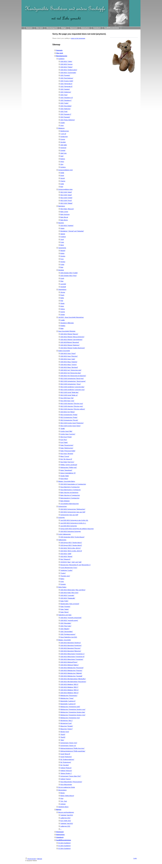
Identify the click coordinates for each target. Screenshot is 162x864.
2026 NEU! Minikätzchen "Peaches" (71, 670)
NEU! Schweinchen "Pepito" (68, 417)
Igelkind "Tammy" (65, 779)
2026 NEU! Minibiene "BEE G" (69, 690)
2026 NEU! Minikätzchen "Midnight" (71, 673)
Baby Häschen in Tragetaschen (70, 495)
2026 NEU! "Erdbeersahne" (68, 70)
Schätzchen (64, 136)
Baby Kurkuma (64, 214)
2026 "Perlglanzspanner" (68, 634)
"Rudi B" (62, 737)
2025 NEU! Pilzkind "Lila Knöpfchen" (71, 339)
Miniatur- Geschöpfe (64, 640)
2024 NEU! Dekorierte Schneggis (70, 531)
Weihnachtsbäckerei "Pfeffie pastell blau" (72, 751)
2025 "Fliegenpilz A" (66, 83)
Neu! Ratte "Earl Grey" (67, 462)
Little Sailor (63, 145)
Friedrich (63, 236)
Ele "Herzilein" (64, 765)
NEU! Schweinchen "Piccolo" (69, 420)
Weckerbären (62, 790)
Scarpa (62, 311)
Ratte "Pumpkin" (65, 606)
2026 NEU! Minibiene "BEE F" (69, 687)
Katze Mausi (64, 478)
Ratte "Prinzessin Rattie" (67, 451)
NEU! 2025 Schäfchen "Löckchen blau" (72, 387)
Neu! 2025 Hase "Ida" (67, 398)
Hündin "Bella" (64, 476)
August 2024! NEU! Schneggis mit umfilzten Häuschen (77, 528)
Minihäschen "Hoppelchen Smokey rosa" (72, 709)
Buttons (62, 159)
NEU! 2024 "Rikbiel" (66, 203)
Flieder (62, 303)
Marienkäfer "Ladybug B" (68, 704)
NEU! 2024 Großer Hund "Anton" (70, 426)
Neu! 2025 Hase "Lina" (67, 400)
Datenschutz (60, 834)
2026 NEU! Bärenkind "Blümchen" (70, 651)
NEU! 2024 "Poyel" (66, 200)
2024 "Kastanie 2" (65, 114)
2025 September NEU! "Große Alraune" (72, 537)
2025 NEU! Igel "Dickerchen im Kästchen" (73, 375)
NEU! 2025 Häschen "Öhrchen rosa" (71, 403)
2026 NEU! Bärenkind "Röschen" (70, 648)
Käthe (62, 298)
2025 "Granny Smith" (66, 81)
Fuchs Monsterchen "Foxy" (68, 567)
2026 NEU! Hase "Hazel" (68, 353)
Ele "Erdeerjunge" (65, 762)
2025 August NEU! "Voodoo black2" (71, 545)
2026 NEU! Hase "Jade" (67, 359)
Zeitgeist (63, 804)
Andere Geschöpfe (64, 350)
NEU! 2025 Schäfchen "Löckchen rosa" (72, 389)
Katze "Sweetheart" (66, 470)
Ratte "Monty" (64, 612)
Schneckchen (62, 506)
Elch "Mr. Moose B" (66, 459)
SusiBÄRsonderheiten (63, 840)
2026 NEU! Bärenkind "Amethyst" (70, 642)
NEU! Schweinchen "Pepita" (68, 414)
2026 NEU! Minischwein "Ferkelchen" (71, 659)
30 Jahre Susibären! (64, 843)
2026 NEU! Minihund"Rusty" (69, 662)
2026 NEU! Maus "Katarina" (68, 362)
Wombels (61, 270)
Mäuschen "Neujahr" (66, 726)
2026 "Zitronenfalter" (66, 631)
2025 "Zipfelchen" (65, 92)
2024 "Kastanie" (65, 117)
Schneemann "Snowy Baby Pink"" (70, 776)
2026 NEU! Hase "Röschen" (69, 356)
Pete (61, 300)
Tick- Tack (63, 801)
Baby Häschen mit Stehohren (69, 492)
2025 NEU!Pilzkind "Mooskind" (69, 342)
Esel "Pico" (63, 439)
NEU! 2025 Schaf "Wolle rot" (69, 395)
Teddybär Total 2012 (66, 823)
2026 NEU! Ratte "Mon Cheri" (69, 592)
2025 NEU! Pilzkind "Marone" (69, 334)
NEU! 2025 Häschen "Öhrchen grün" (71, 406)
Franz (62, 242)
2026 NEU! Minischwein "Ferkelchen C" (72, 654)
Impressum (60, 832)
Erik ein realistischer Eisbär (66, 787)
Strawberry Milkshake (67, 323)
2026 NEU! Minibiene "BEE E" (69, 684)
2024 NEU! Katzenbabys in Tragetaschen (73, 484)
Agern (62, 161)
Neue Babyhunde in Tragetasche (70, 489)
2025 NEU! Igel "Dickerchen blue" (70, 373)
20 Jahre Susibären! (64, 848)
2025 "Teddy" (64, 103)
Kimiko (62, 253)
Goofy (62, 278)
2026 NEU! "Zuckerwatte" (68, 72)
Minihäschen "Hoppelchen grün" (70, 718)
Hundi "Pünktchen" (66, 756)
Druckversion (32, 858)
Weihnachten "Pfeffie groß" (68, 467)
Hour (61, 798)
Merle (62, 245)
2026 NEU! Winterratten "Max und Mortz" (73, 590)
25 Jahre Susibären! (64, 845)
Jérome (62, 292)
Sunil (61, 156)
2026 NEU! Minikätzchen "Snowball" (71, 676)
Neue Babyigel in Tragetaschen (70, 487)
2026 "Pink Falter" (65, 626)
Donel (62, 175)
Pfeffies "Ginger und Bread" (68, 464)
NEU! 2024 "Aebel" (66, 195)
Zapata (62, 314)
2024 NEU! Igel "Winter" (67, 412)
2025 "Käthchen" (65, 108)
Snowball (63, 286)
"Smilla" (62, 428)
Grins (62, 581)
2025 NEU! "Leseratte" (67, 595)
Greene (62, 139)
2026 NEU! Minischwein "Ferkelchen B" (72, 656)
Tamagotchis (62, 248)
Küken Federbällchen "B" (68, 473)
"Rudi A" (62, 734)
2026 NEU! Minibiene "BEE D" (69, 692)
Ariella (62, 172)
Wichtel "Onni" (64, 731)
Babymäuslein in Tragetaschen (69, 498)
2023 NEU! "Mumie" (66, 556)
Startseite (59, 50)
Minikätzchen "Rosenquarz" (68, 695)
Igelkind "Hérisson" (66, 770)
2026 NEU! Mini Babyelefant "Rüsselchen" (73, 681)
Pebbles (62, 325)
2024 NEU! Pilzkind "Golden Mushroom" (72, 348)
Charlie (62, 122)
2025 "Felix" (64, 111)
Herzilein (63, 142)
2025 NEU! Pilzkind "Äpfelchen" (70, 345)
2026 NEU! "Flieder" (66, 67)
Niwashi (62, 250)
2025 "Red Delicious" (66, 78)
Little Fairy (63, 153)
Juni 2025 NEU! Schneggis (68, 526)
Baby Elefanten (65, 501)
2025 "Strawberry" (66, 100)
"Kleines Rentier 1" (66, 773)
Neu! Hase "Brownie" (66, 453)
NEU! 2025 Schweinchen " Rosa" (70, 384)
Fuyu (62, 259)
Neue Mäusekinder (66, 784)
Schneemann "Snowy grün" (68, 743)
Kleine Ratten (62, 587)
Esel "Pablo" (64, 442)
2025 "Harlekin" (65, 89)
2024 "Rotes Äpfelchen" (67, 120)
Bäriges (58, 809)
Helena (62, 309)
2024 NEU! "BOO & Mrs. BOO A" (70, 548)
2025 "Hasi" (64, 95)
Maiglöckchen (64, 131)
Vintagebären (62, 289)
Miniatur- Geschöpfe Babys (66, 481)
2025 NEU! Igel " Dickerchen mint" (70, 370)
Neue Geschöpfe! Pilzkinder (66, 331)
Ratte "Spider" (64, 609)
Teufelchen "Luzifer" (66, 570)
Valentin (62, 234)
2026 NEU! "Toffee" (66, 61)
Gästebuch (60, 837)
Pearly (62, 295)
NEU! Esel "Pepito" (66, 437)
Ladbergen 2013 (65, 818)
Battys (62, 578)
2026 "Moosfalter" (65, 623)
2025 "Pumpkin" (65, 75)
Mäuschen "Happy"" (66, 729)
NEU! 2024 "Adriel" (66, 192)
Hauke (62, 228)
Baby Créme (64, 211)
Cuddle (62, 320)
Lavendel (63, 284)
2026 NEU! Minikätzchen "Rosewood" (72, 667)
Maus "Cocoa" (64, 456)
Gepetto (62, 150)
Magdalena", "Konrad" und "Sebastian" (72, 231)
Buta (61, 267)
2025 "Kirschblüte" (66, 106)
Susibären (61, 58)
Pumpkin (63, 584)
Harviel (62, 178)
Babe (62, 328)
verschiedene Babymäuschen (69, 503)
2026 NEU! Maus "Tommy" (68, 364)
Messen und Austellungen (66, 812)
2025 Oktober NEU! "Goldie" (69, 273)
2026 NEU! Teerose (66, 64)
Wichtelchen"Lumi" (66, 723)
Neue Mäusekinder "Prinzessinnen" (71, 781)
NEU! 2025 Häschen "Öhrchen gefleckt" (72, 409)
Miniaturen (61, 128)
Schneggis (61, 517)
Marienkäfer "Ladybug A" (68, 701)
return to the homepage (78, 38)
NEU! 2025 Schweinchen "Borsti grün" (72, 378)
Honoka (62, 256)
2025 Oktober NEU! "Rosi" (68, 275)
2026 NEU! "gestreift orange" (69, 620)
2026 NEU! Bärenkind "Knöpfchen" (71, 645)
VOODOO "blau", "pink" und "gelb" (71, 562)
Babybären (61, 206)
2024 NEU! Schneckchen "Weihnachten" (72, 509)
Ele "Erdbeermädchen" (67, 759)
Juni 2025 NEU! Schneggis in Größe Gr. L (73, 523)
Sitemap (39, 858)
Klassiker (61, 222)
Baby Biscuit (64, 217)
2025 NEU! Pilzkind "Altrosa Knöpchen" (72, 337)
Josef (62, 239)
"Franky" (63, 573)
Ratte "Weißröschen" (66, 448)
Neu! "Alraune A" (65, 559)
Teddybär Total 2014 (66, 815)
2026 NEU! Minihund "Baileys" (69, 665)
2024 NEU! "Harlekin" (67, 225)
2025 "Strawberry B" (66, 97)
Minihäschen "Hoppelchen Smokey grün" (72, 715)
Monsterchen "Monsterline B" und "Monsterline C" (75, 565)
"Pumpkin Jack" (65, 576)
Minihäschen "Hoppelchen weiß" (70, 706)
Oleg (61, 164)
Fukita (62, 264)
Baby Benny (64, 220)
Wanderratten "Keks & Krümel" (69, 603)
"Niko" (62, 740)
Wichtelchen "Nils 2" (66, 720)
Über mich (59, 53)
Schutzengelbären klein (65, 189)
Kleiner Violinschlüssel (67, 795)
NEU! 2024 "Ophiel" (66, 197)
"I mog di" (63, 133)
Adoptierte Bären (63, 806)
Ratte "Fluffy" (64, 601)
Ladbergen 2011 (65, 826)
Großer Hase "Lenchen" (67, 434)
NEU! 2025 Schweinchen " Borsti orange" (73, 381)
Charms (62, 181)
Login (135, 858)
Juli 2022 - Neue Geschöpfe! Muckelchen (71, 317)
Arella (62, 184)
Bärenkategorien (61, 56)
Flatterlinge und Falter (65, 615)
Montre (62, 793)
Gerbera (63, 167)
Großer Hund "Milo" (66, 431)
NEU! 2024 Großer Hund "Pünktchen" (72, 423)
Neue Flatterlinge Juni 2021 (68, 637)
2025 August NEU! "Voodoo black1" (71, 542)
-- (60, 829)
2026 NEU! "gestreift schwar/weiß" (71, 617)
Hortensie (63, 147)
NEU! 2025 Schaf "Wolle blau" (69, 392)
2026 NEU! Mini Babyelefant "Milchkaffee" (73, 679)
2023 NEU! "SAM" (65, 553)
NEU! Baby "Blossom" (67, 209)
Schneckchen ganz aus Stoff (69, 514)
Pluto (61, 281)
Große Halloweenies (64, 534)
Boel (61, 186)
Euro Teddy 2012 (65, 820)
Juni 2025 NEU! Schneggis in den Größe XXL (74, 520)
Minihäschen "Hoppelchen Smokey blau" (72, 712)
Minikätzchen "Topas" (67, 698)
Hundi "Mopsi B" (65, 754)
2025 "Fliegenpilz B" (66, 86)
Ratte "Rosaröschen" (66, 445)
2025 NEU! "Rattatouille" (67, 598)
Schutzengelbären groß (65, 170)
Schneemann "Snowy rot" (68, 745)
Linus (62, 125)
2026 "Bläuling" (64, 629)
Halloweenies (62, 540)
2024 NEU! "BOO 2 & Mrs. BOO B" (71, 551)
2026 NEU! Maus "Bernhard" (69, 367)
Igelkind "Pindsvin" (66, 768)
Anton (62, 306)
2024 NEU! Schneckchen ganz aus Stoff (72, 512)
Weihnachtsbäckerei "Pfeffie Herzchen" (72, 748)
